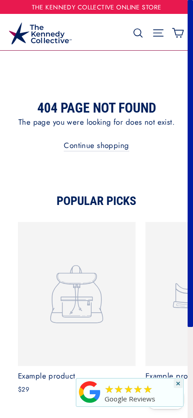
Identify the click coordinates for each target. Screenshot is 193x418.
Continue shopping (96, 145)
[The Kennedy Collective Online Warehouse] (90, 402)
